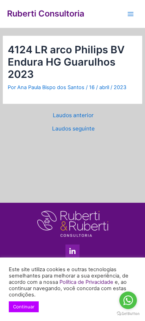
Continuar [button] (23, 306)
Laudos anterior (73, 115)
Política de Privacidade (86, 282)
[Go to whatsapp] (128, 300)
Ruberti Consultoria (45, 13)
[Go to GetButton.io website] (128, 314)
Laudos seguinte (73, 129)
